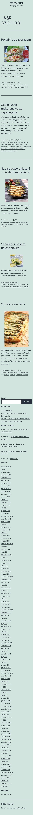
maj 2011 (4, 657)
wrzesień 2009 (6, 709)
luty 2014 (4, 566)
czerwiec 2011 (6, 654)
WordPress (22, 808)
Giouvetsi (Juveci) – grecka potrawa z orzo (15, 419)
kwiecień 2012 (6, 626)
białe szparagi (8, 144)
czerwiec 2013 (6, 588)
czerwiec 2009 (6, 717)
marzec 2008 (5, 758)
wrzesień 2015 (6, 519)
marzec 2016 (5, 505)
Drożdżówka (5, 416)
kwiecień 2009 (6, 723)
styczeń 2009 (5, 731)
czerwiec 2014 (6, 555)
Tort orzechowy (6, 410)
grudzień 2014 (6, 538)
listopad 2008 (5, 736)
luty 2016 (4, 508)
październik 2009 (7, 706)
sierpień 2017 (5, 480)
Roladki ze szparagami (16, 39)
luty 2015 (4, 533)
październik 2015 (7, 516)
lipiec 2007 (4, 780)
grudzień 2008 (6, 734)
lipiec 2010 (4, 681)
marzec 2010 (5, 692)
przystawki (25, 224)
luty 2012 (4, 632)
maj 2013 (4, 590)
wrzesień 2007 (6, 775)
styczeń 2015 (5, 535)
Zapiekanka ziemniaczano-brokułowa (14, 413)
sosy (21, 286)
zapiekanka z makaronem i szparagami (13, 149)
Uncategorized (23, 85)
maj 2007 (4, 786)
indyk (5, 87)
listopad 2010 (5, 670)
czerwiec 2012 (6, 621)
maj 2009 (4, 720)
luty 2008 (4, 761)
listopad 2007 (5, 770)
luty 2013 (4, 599)
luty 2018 (4, 469)
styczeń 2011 (5, 665)
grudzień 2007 (6, 767)
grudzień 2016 (6, 489)
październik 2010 (7, 673)
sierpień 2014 (5, 549)
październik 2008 (7, 739)
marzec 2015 (5, 530)
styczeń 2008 (5, 764)
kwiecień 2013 (6, 593)
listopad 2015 (5, 513)
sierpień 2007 (5, 778)
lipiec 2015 (4, 524)
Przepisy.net (16, 3)
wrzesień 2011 (6, 646)
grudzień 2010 (6, 668)
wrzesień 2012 (6, 612)
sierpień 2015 (5, 522)
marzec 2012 (5, 629)
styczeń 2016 (5, 511)
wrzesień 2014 (6, 546)
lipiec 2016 (4, 499)
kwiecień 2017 (6, 483)
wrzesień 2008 (6, 742)
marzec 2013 (5, 596)
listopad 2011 (5, 640)
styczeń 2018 (5, 472)
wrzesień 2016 (6, 494)
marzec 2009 (5, 725)
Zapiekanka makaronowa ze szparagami (11, 108)
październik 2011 (6, 643)
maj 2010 (4, 687)
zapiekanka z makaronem (23, 146)
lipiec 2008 (5, 747)
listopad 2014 (5, 541)
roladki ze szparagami (15, 87)
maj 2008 (4, 753)
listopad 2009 (5, 703)
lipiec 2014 (4, 552)
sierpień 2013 (5, 582)
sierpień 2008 (5, 745)
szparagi (25, 87)
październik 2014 (7, 544)
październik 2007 (7, 772)
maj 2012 (4, 624)
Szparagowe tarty (13, 304)
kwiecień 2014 (6, 560)
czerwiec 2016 (6, 502)
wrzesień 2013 (6, 579)
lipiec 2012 (4, 618)
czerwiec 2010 (6, 684)
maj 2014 (4, 557)
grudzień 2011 (6, 637)
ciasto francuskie (9, 224)
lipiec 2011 (4, 651)
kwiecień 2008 (6, 756)
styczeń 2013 (5, 601)
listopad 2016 (5, 491)
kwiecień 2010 (6, 690)
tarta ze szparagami (22, 375)
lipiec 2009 (5, 714)
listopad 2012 (5, 607)
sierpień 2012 (5, 615)
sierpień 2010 (5, 679)
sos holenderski (14, 286)
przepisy (6, 286)
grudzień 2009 (6, 701)
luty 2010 (4, 695)
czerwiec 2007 (6, 783)
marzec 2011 (5, 659)
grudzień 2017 (6, 475)
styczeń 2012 (5, 634)
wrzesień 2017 (6, 477)
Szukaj (3, 398)
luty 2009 (4, 728)
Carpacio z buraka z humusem (11, 421)
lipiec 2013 (4, 585)
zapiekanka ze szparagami (9, 151)
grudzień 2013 (6, 571)
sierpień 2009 (5, 712)
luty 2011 (4, 662)
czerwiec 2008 (6, 750)
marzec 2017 (5, 486)
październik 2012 (7, 610)
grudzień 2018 (6, 466)
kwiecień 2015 (6, 527)
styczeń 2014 (5, 568)
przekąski (18, 224)
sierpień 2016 (5, 497)
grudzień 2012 (6, 604)
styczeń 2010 (5, 698)
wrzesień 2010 (6, 676)
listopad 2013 (5, 574)
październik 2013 (7, 577)
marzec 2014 (5, 563)
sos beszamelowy (18, 144)
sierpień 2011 (5, 648)
